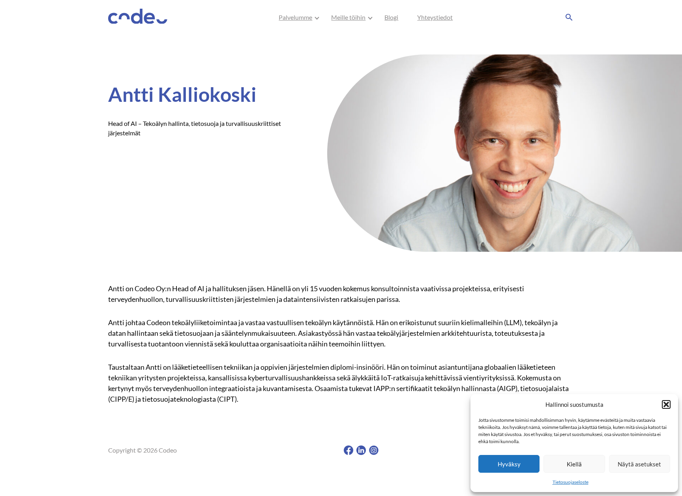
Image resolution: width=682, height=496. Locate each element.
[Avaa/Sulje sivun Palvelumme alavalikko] (317, 17)
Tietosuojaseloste (570, 482)
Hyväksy (509, 464)
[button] (666, 404)
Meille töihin (348, 17)
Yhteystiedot (435, 17)
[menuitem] (295, 17)
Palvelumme (295, 17)
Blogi (391, 17)
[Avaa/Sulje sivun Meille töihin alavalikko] (370, 17)
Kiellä (574, 464)
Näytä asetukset (639, 464)
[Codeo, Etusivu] (137, 17)
